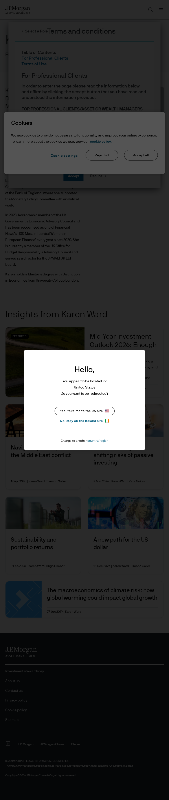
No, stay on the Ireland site (81, 421)
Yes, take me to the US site (81, 411)
